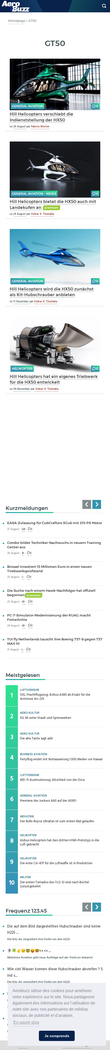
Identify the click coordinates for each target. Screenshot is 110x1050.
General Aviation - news (34, 194)
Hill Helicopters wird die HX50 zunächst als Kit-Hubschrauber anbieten (52, 291)
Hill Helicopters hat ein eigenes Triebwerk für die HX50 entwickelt (54, 379)
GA (23, 529)
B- (23, 553)
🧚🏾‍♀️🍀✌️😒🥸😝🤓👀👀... (29, 951)
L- (23, 577)
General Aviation (27, 106)
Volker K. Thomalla (42, 214)
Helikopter (22, 368)
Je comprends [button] (57, 1036)
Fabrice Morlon (40, 126)
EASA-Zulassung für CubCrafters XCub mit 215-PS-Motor (54, 523)
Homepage (16, 21)
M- (24, 602)
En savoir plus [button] (26, 1022)
